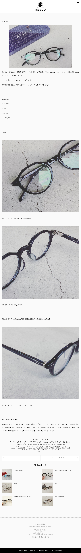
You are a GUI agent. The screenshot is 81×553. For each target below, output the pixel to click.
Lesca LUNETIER (18, 470)
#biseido (7, 427)
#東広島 (39, 427)
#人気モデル (49, 424)
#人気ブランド (38, 424)
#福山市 (22, 427)
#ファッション (49, 431)
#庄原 (33, 427)
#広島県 (12, 427)
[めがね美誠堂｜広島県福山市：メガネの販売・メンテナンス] (40, 6)
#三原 (44, 427)
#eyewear (27, 431)
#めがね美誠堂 (70, 424)
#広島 (18, 427)
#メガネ (32, 431)
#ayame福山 (20, 424)
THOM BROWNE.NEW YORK (63, 470)
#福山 (28, 427)
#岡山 (54, 427)
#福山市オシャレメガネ (16, 431)
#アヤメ (14, 424)
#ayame (4, 424)
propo (15, 483)
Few (56, 483)
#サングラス (41, 431)
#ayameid (9, 424)
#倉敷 (59, 427)
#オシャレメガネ (58, 424)
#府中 (73, 427)
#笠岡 (68, 427)
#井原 (64, 427)
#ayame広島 (29, 424)
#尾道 (49, 427)
